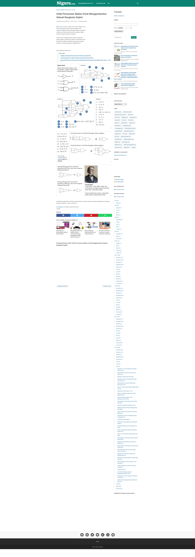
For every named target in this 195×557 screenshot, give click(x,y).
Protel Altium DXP (130, 128)
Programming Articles (85, 3)
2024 (117, 217)
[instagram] (108, 534)
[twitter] (77, 215)
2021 (117, 255)
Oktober (118, 243)
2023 (117, 231)
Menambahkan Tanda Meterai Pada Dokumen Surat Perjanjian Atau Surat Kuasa (129, 48)
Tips (117, 117)
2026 (117, 200)
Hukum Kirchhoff (121, 469)
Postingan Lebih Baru (62, 286)
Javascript (118, 131)
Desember (119, 233)
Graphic (118, 133)
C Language (119, 128)
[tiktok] (102, 534)
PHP (124, 120)
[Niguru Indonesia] (65, 3)
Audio (117, 120)
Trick (130, 114)
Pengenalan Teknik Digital (123, 419)
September (119, 219)
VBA (117, 122)
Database (118, 144)
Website (125, 117)
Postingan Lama (107, 286)
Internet (124, 122)
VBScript (126, 147)
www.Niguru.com (61, 207)
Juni (118, 210)
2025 (117, 205)
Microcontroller (125, 136)
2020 (117, 286)
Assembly (118, 139)
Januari (118, 229)
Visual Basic (127, 125)
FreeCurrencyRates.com (120, 155)
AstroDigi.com (100, 3)
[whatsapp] (105, 215)
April (118, 276)
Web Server (118, 147)
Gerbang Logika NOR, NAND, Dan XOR (126, 405)
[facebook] (63, 215)
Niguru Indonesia (99, 546)
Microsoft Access (120, 114)
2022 (117, 241)
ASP (117, 136)
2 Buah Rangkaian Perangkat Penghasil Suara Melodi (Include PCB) (77, 58)
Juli (117, 222)
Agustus (119, 207)
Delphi (117, 142)
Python (132, 122)
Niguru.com (59, 26)
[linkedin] (113, 534)
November (119, 259)
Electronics (127, 112)
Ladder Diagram (129, 139)
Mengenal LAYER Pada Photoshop (125, 376)
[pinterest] (91, 215)
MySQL (132, 133)
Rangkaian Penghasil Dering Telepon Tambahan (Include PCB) (76, 55)
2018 (117, 347)
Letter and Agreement (130, 144)
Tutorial (118, 112)
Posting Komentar (83, 21)
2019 (117, 316)
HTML (130, 120)
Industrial (133, 117)
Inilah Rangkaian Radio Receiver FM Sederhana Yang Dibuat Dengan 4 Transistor (129, 65)
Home (97, 541)
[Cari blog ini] (138, 3)
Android (118, 125)
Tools (134, 147)
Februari (119, 238)
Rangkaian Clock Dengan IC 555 (124, 391)
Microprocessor (129, 131)
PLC (125, 133)
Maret (118, 203)
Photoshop (125, 142)
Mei (117, 212)
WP (109, 3)
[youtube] (97, 534)
